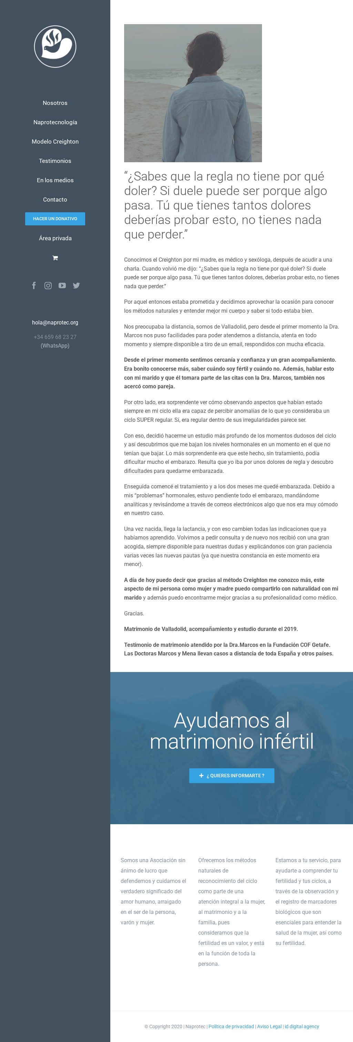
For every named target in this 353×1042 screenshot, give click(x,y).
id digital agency (302, 1026)
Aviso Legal (269, 1026)
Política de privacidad (231, 1026)
